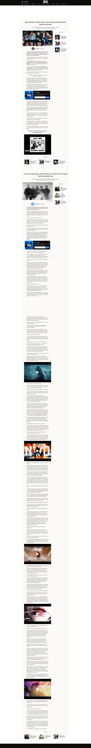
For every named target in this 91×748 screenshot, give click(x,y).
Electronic (63, 3)
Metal (53, 3)
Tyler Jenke (37, 48)
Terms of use (46, 746)
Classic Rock (26, 3)
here (45, 728)
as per (33, 80)
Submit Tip (59, 746)
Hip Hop (48, 3)
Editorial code (40, 746)
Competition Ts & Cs (33, 746)
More (58, 3)
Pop (38, 3)
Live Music (33, 3)
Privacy (50, 746)
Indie (43, 3)
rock (45, 171)
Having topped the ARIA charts (32, 61)
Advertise (54, 746)
